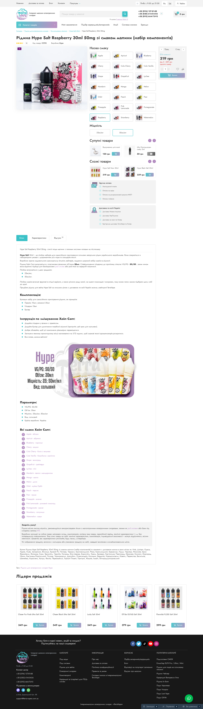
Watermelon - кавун (34, 516)
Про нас (95, 659)
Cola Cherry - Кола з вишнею (38, 451)
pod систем (59, 266)
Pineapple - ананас (34, 499)
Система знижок (129, 24)
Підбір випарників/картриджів (136, 659)
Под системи (65, 663)
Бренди (144, 24)
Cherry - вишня (32, 447)
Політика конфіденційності (103, 667)
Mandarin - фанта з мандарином (39, 473)
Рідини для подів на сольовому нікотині (170, 668)
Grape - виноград (33, 460)
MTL (38, 530)
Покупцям (74, 3)
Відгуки (58, 237)
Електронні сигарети (68, 671)
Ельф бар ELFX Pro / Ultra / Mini (170, 663)
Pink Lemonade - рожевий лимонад (40, 503)
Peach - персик (32, 490)
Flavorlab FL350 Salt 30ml (167, 614)
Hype (61, 43)
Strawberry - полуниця (35, 512)
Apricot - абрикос (33, 438)
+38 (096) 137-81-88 (147, 11)
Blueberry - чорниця (34, 442)
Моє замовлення (69, 24)
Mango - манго (32, 477)
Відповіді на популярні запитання (138, 667)
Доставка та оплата (36, 3)
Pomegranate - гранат (34, 507)
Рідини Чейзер (163, 673)
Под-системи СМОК (165, 659)
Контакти (61, 3)
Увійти (182, 3)
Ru (164, 3)
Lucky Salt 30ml (93, 614)
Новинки (19, 3)
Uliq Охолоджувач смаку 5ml (144, 148)
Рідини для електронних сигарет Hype (37, 567)
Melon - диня (31, 481)
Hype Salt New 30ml (110, 168)
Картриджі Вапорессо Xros (168, 677)
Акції (115, 24)
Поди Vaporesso (163, 685)
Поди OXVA (162, 697)
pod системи (133, 528)
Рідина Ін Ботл (163, 681)
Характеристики (39, 237)
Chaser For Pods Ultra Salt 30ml (31, 614)
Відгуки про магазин (132, 671)
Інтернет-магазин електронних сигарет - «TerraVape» (101, 704)
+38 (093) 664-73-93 (148, 16)
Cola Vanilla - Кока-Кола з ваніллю (40, 455)
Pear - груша (31, 494)
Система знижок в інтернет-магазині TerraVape (106, 676)
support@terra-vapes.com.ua (27, 698)
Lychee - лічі (31, 468)
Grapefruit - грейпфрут (35, 464)
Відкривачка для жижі (111, 147)
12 (26, 43)
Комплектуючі (65, 675)
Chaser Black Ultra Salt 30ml (64, 614)
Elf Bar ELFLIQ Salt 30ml (132, 614)
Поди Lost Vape (163, 693)
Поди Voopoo (162, 689)
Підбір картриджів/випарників (95, 24)
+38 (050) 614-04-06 (148, 13)
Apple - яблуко (32, 434)
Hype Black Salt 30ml (145, 168)
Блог (51, 3)
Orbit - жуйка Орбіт (34, 486)
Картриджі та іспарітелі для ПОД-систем (74, 680)
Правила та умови (99, 671)
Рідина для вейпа (67, 667)
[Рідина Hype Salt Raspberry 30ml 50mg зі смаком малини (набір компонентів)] (51, 77)
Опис (21, 237)
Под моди (64, 659)
